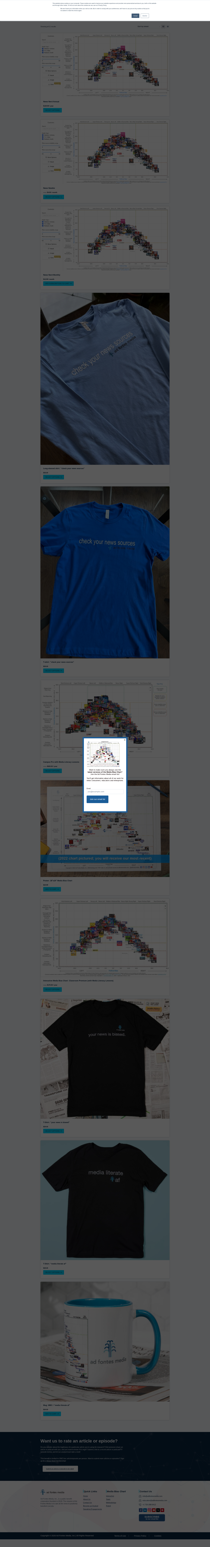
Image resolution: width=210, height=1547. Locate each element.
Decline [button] (145, 16)
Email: (89, 788)
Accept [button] (135, 16)
